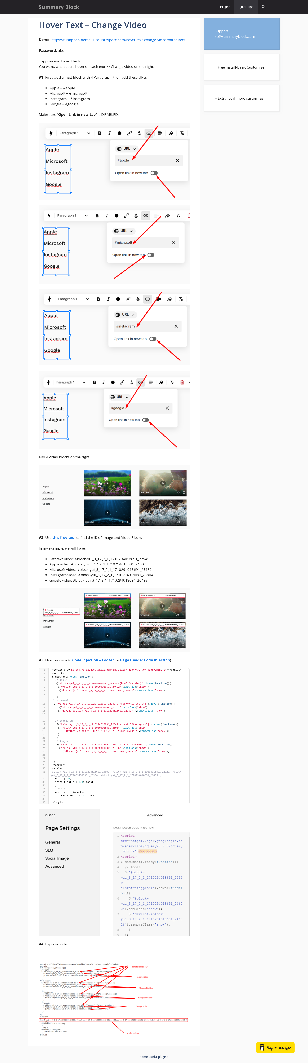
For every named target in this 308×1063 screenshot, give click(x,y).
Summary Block (59, 7)
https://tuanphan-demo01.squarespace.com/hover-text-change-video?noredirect (118, 39)
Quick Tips (246, 7)
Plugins (225, 7)
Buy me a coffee (280, 1050)
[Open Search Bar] (263, 7)
